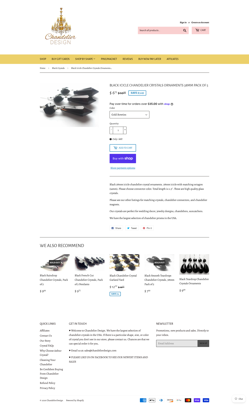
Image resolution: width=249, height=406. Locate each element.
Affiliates (44, 330)
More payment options (122, 168)
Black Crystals (58, 68)
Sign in (183, 22)
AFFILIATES (173, 59)
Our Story (45, 341)
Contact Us (46, 336)
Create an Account (200, 22)
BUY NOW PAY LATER (149, 59)
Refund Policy (47, 383)
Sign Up (203, 343)
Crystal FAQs (47, 345)
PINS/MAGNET (109, 59)
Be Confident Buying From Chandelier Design (51, 373)
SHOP (43, 59)
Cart (203, 30)
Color (112, 108)
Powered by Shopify (75, 400)
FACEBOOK (101, 357)
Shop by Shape (84, 59)
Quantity (114, 123)
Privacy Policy (47, 388)
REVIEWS (128, 59)
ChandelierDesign (55, 400)
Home (42, 68)
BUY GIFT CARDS (61, 59)
